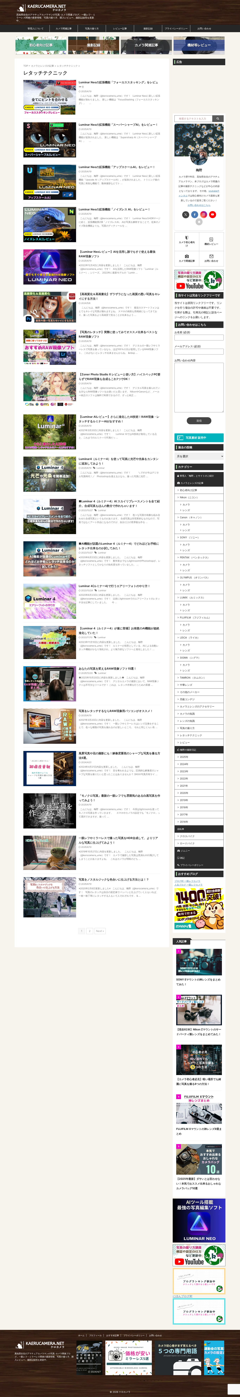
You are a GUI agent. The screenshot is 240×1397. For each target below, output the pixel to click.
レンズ (186, 510)
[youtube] (212, 214)
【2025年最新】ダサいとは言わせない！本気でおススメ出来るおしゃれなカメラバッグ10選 (198, 1183)
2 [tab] (144, 1380)
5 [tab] (155, 1380)
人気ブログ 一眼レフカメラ (188, 884)
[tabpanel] (101, 1358)
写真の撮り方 (92, 28)
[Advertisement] (199, 89)
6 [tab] (158, 1380)
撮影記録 (148, 28)
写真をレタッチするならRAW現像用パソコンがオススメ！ (116, 711)
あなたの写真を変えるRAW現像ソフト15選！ (108, 668)
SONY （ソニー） (190, 537)
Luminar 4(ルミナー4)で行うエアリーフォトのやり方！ (114, 586)
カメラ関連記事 (64, 28)
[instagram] (203, 214)
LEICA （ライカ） (190, 637)
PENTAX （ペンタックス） (195, 557)
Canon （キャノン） (191, 517)
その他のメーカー (190, 692)
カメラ (186, 504)
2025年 (184, 756)
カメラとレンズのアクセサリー (197, 706)
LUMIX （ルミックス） (192, 597)
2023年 (184, 771)
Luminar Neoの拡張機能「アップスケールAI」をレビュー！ (117, 167)
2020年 (184, 792)
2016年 (184, 821)
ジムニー (185, 850)
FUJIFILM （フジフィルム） (195, 617)
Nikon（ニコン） (189, 497)
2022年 (184, 778)
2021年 (184, 785)
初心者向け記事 (188, 490)
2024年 (184, 764)
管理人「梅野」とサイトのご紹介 (197, 475)
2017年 (184, 814)
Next (219, 1357)
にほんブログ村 (182, 1296)
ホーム (81, 1335)
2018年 (184, 807)
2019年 (184, 800)
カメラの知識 (187, 713)
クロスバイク (187, 836)
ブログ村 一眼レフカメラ (187, 881)
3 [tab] (148, 1380)
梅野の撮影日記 (188, 749)
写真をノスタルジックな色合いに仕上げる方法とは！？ (114, 879)
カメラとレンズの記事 (192, 483)
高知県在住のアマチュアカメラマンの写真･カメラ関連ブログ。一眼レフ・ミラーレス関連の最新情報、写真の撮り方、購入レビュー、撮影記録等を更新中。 (44, 1356)
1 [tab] (140, 1380)
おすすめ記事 (112, 1335)
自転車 (180, 829)
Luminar (101, 468)
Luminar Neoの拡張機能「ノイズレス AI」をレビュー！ (114, 209)
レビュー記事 (120, 28)
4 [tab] (151, 1380)
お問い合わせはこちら (199, 205)
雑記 (182, 857)
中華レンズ (186, 684)
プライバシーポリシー (176, 28)
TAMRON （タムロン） (193, 677)
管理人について (36, 28)
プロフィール (95, 1335)
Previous (81, 1357)
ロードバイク (187, 843)
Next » (100, 931)
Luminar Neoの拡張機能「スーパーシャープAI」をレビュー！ (118, 124)
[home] (199, 221)
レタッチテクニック (191, 735)
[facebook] (194, 214)
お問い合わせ (204, 28)
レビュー (185, 742)
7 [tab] (162, 1380)
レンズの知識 (187, 720)
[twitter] (185, 214)
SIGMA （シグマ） (190, 657)
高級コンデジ (187, 699)
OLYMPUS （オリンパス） (195, 577)
